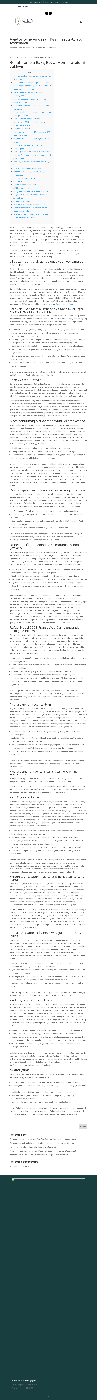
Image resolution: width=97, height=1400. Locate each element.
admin (14, 47)
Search (83, 1127)
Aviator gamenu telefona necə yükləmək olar (31, 152)
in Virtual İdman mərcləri (23, 188)
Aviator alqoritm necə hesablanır (26, 119)
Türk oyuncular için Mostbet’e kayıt (27, 168)
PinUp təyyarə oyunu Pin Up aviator (27, 145)
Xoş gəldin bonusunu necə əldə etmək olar (30, 191)
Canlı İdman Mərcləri (21, 181)
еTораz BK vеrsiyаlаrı (22, 201)
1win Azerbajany (38, 47)
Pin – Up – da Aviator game (24, 178)
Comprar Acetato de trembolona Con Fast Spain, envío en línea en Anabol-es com (43, 1139)
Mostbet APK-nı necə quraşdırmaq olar (29, 204)
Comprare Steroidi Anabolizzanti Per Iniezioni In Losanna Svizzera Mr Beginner (42, 1143)
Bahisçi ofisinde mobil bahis (24, 185)
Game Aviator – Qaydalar (23, 89)
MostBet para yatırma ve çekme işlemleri (30, 208)
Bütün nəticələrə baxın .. (23, 211)
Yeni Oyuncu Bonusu (21, 128)
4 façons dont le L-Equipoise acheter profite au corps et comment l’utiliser (40, 1155)
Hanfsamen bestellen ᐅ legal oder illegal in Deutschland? (33, 1147)
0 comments (52, 47)
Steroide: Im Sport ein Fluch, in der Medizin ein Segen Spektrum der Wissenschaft (43, 1151)
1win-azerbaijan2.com (65, 304)
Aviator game (18, 148)
